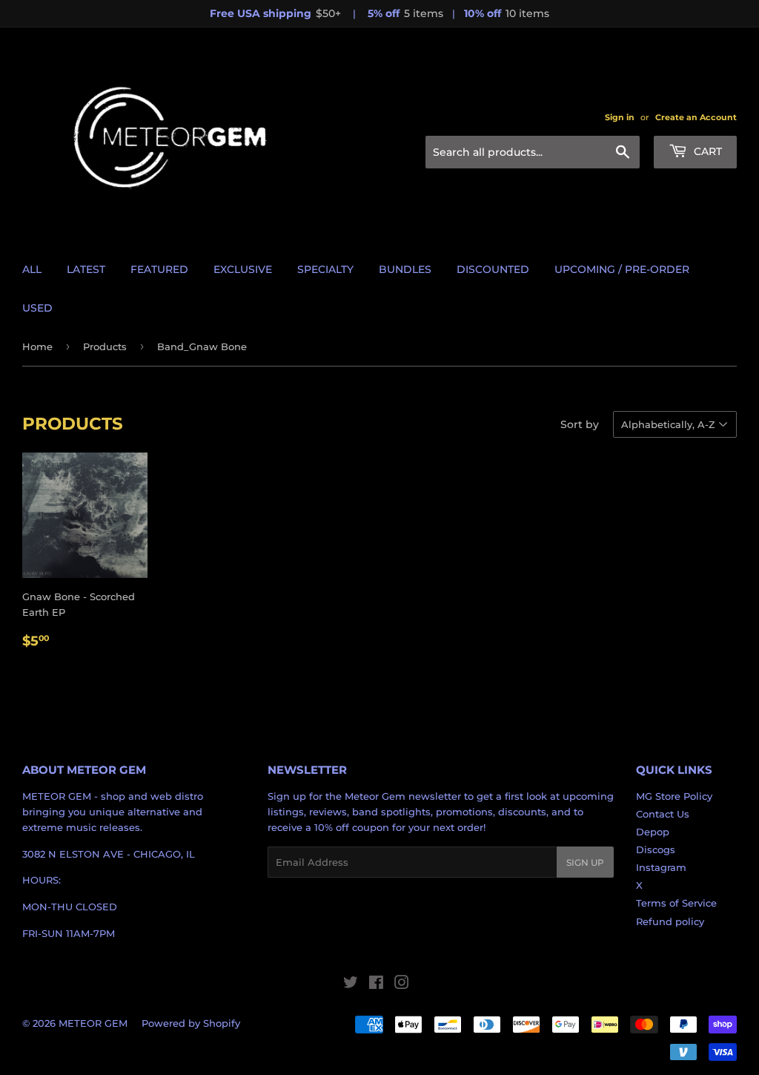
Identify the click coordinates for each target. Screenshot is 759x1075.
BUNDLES (405, 269)
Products (105, 346)
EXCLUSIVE (242, 269)
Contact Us (662, 814)
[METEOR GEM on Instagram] (401, 984)
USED (37, 308)
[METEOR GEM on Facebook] (376, 984)
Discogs (655, 849)
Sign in (619, 117)
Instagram (661, 867)
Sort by (579, 424)
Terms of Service (676, 903)
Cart (706, 151)
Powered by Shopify (191, 1023)
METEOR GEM (93, 1023)
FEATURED (159, 269)
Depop (652, 832)
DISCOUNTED (493, 269)
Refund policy (670, 921)
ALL (32, 269)
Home (37, 346)
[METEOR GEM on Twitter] (350, 984)
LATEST (86, 269)
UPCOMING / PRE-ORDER (621, 269)
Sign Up (585, 862)
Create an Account (696, 117)
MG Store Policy (674, 796)
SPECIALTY (325, 269)
